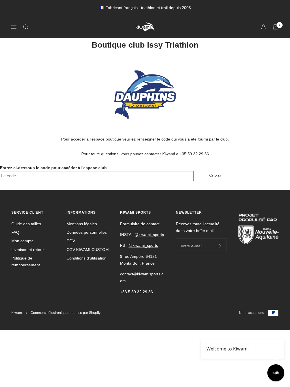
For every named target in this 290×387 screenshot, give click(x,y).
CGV (71, 241)
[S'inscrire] (218, 246)
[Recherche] (25, 26)
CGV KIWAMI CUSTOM (88, 249)
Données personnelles (87, 232)
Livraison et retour (27, 249)
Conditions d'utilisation (86, 258)
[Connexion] (263, 26)
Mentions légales (82, 224)
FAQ (15, 232)
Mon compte (22, 241)
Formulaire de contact (139, 224)
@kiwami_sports (149, 234)
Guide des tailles (26, 224)
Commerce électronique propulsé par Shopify (66, 313)
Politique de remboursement (25, 261)
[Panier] (276, 26)
